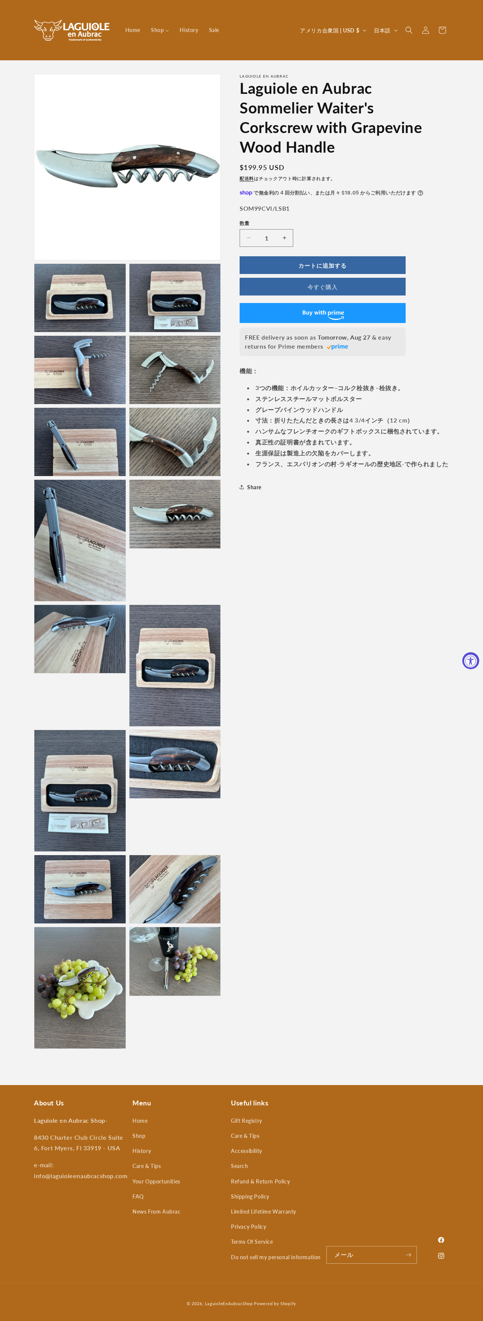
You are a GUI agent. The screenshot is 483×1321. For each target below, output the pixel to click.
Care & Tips (146, 1166)
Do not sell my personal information (276, 1257)
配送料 (247, 178)
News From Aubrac (156, 1211)
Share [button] (254, 487)
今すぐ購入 (323, 286)
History (141, 1151)
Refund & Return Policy (260, 1181)
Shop (138, 1136)
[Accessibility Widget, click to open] (470, 660)
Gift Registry (246, 1120)
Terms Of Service (252, 1241)
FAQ (138, 1196)
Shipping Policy (250, 1196)
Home (140, 1120)
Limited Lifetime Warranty (263, 1211)
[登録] (408, 1255)
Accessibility (246, 1151)
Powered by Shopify (275, 1303)
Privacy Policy (248, 1226)
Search (239, 1166)
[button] (409, 30)
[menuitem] (133, 30)
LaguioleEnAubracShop (229, 1303)
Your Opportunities (156, 1181)
